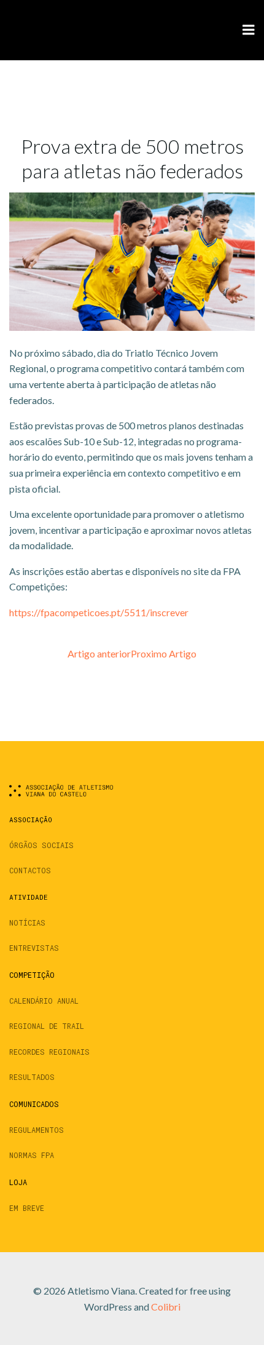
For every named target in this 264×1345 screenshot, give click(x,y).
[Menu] (248, 30)
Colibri (166, 1306)
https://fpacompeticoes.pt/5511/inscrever (98, 612)
